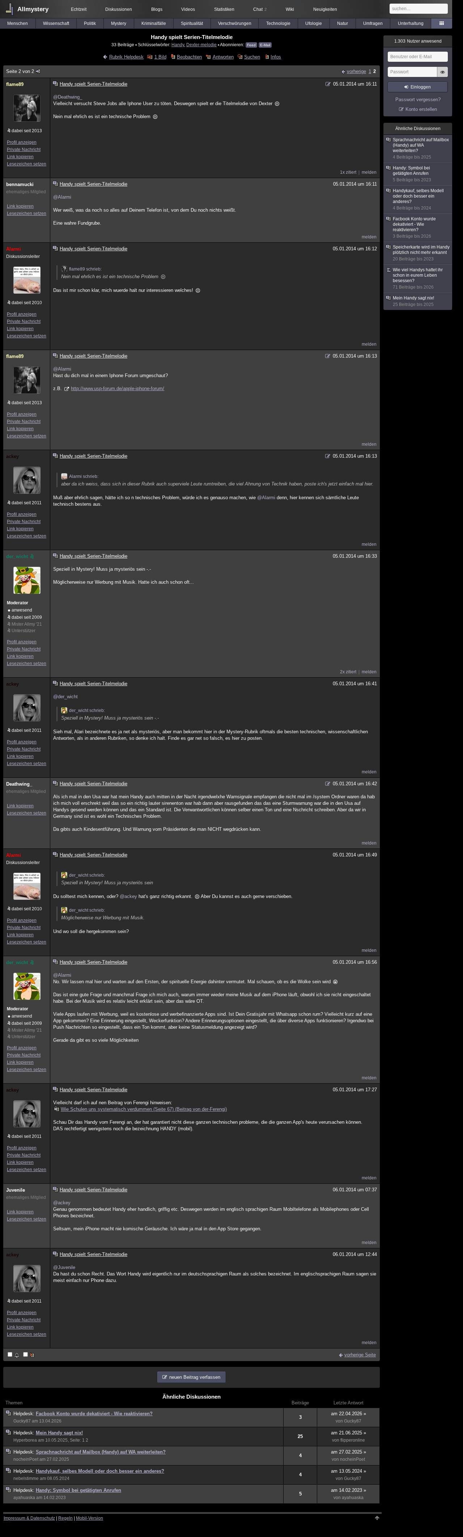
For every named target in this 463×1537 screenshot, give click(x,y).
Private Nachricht (24, 149)
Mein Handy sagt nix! (59, 1432)
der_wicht (17, 556)
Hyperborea (25, 1440)
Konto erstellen (421, 109)
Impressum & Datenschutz (29, 1518)
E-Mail (265, 45)
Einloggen (421, 87)
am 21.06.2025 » (348, 1432)
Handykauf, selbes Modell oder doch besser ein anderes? (100, 1471)
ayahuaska (24, 1497)
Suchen (252, 57)
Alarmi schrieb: (83, 476)
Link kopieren (20, 156)
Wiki (290, 9)
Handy (177, 44)
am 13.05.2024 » (348, 1471)
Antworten (223, 57)
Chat (260, 9)
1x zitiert (348, 172)
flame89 (15, 84)
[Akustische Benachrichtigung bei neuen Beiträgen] (14, 1355)
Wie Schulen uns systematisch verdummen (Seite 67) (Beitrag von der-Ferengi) (144, 1109)
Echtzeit (78, 9)
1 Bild (160, 57)
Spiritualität (192, 23)
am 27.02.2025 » (348, 1452)
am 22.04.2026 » (348, 1413)
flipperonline (352, 1440)
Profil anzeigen (22, 142)
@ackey (128, 896)
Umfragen (373, 23)
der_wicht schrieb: (87, 710)
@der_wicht (65, 696)
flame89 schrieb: (85, 269)
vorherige (356, 71)
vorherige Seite (360, 1354)
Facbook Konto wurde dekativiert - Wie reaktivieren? (94, 1413)
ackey (12, 456)
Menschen (17, 23)
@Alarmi (62, 197)
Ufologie (313, 23)
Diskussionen (118, 9)
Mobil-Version (89, 1518)
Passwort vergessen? (418, 99)
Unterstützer (23, 630)
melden (369, 172)
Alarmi (13, 249)
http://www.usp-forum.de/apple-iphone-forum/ (117, 388)
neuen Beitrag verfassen (194, 1377)
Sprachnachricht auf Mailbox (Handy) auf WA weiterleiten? (101, 1452)
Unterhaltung (411, 23)
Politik (90, 23)
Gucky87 (22, 1421)
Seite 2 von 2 (20, 71)
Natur (342, 23)
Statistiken (224, 9)
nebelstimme (26, 1478)
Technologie (278, 23)
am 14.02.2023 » (348, 1490)
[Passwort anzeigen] (442, 76)
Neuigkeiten (325, 9)
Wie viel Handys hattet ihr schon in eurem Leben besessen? (418, 278)
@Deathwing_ (67, 97)
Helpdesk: (24, 1413)
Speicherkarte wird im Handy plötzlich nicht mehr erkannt (421, 253)
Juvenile (15, 1190)
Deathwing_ (19, 784)
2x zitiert (348, 671)
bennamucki (20, 184)
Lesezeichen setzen (26, 164)
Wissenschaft (56, 23)
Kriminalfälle (153, 23)
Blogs (156, 9)
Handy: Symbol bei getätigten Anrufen (78, 1490)
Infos (276, 57)
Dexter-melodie (201, 44)
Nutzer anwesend (418, 41)
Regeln (65, 1518)
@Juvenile (64, 1267)
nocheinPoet (25, 1459)
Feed (251, 45)
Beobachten (189, 57)
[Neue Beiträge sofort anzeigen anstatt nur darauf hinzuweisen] (29, 1355)
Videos (188, 9)
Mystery (118, 23)
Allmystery (32, 9)
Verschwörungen (234, 23)
